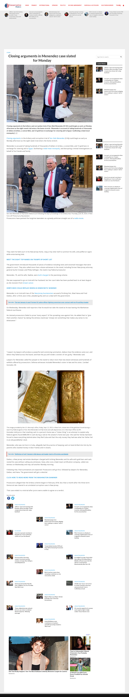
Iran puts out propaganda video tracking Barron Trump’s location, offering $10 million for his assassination (35, 15)
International (44, 5)
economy (18, 531)
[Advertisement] (64, 35)
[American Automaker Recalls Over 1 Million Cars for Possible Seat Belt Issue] (10, 583)
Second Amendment (75, 5)
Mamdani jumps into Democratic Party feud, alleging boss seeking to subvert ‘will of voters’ (55, 14)
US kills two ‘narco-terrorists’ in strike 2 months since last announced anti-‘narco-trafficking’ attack (83, 586)
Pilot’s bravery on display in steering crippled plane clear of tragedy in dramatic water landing (96, 14)
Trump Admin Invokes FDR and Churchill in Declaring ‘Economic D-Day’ (116, 13)
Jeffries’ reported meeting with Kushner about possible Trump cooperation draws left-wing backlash (15, 15)
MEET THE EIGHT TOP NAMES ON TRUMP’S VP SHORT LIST (29, 259)
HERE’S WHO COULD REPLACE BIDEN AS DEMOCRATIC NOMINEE (32, 288)
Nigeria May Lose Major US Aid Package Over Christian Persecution (53, 598)
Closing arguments (14, 138)
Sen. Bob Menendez (57, 138)
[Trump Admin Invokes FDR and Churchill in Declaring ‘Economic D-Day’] (107, 13)
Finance (34, 5)
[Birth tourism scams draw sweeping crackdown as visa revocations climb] (39, 571)
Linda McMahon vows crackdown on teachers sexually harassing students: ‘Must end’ (53, 624)
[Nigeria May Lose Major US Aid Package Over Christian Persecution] (39, 596)
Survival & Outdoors (91, 5)
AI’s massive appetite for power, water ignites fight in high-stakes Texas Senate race (83, 609)
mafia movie (78, 218)
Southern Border (107, 5)
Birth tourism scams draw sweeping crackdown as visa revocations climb (53, 574)
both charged (43, 275)
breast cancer (28, 283)
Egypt (30, 148)
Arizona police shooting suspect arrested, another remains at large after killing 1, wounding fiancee (23, 560)
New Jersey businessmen (43, 293)
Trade (118, 5)
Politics (63, 5)
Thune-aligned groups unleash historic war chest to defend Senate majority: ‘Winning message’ (23, 610)
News (27, 5)
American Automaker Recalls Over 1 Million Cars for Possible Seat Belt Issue (24, 585)
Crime (8, 52)
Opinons (55, 5)
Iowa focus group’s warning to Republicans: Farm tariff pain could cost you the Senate (76, 14)
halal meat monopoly (52, 148)
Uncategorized (20, 504)
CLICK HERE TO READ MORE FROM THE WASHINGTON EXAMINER (32, 477)
